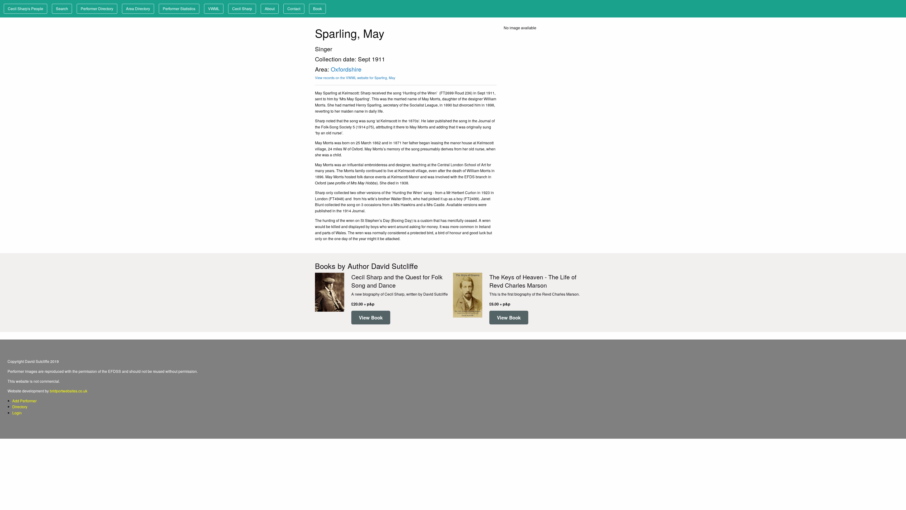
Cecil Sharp (242, 8)
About (270, 8)
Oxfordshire (346, 69)
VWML (213, 8)
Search (62, 8)
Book (317, 8)
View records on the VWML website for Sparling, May (355, 77)
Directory (19, 406)
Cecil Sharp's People (25, 8)
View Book (371, 317)
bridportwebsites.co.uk (68, 391)
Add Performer (24, 401)
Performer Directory (97, 8)
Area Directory (138, 8)
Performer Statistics (179, 8)
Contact (293, 8)
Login (17, 413)
